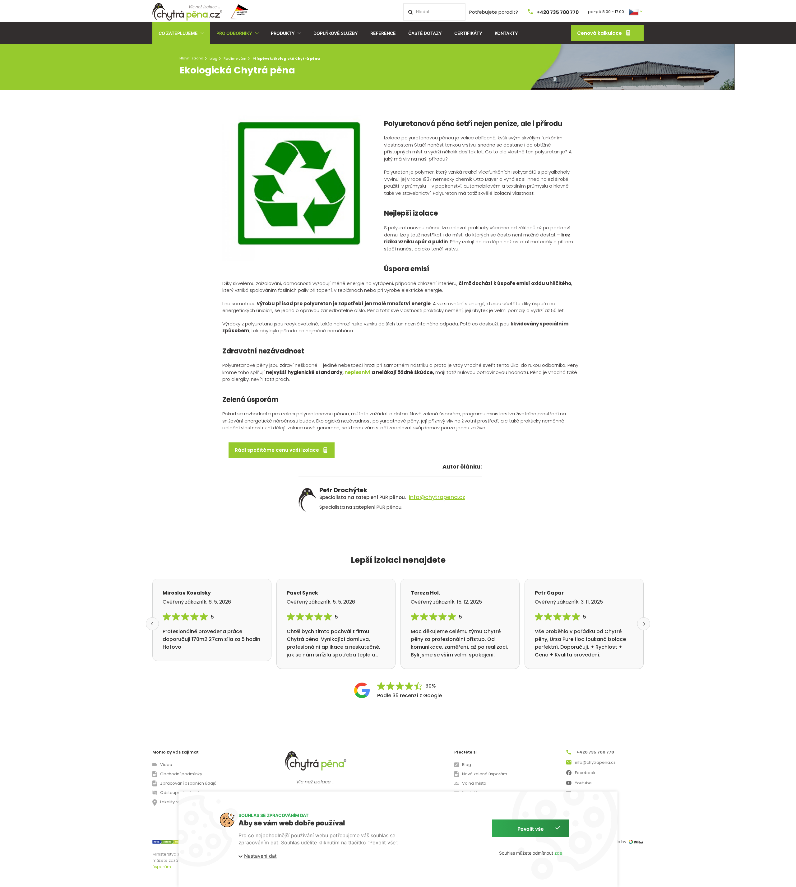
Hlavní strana (191, 58)
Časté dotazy (425, 33)
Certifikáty (468, 33)
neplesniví (358, 372)
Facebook (585, 773)
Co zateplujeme (178, 33)
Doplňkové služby (335, 33)
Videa (166, 765)
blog (213, 58)
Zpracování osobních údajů (188, 783)
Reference (383, 33)
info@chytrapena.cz (437, 497)
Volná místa (474, 783)
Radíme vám (235, 58)
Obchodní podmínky (181, 774)
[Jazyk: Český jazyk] (636, 11)
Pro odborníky (234, 33)
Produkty (283, 33)
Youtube (583, 783)
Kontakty (506, 33)
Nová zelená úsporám (484, 774)
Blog (466, 765)
